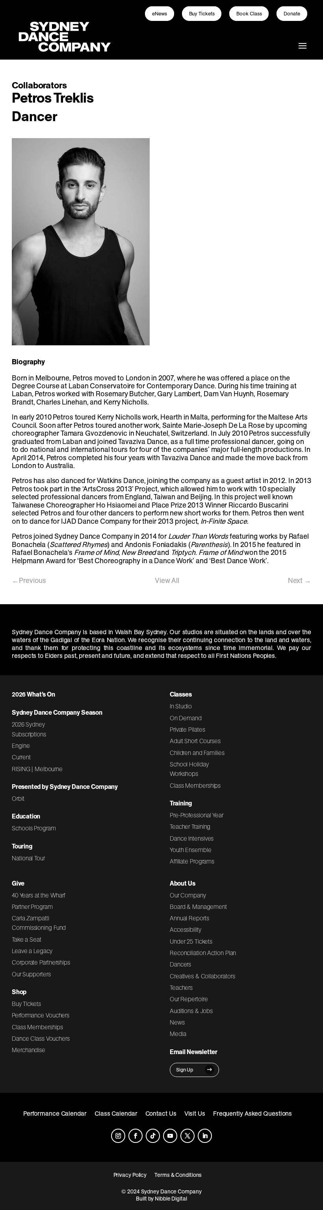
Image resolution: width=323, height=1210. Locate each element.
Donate (292, 13)
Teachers (181, 987)
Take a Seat (26, 939)
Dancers (180, 964)
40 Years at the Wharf (38, 895)
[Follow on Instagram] (118, 1136)
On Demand (186, 718)
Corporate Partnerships (41, 962)
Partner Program (32, 906)
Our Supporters (31, 974)
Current (21, 757)
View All (167, 580)
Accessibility (185, 929)
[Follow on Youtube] (170, 1136)
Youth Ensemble (191, 850)
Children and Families (197, 753)
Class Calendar (116, 1113)
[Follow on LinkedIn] (205, 1136)
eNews (159, 13)
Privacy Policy (130, 1174)
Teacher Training (190, 826)
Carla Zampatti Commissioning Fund (39, 922)
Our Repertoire (189, 999)
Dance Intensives (192, 838)
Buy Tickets (202, 13)
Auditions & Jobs (191, 1011)
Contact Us (160, 1113)
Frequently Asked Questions (252, 1113)
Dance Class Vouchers (41, 1038)
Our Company (188, 895)
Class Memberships (195, 785)
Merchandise (28, 1050)
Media (178, 1034)
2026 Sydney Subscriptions (29, 729)
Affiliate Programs (192, 861)
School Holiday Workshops (189, 768)
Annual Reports (189, 918)
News (177, 1022)
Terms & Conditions (178, 1174)
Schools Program (34, 828)
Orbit (18, 798)
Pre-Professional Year (196, 815)
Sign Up (184, 1069)
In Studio (181, 706)
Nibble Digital (171, 1198)
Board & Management (198, 906)
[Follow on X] (187, 1136)
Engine (21, 745)
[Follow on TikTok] (153, 1136)
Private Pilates (187, 729)
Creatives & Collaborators (202, 976)
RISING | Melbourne (37, 769)
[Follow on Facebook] (135, 1136)
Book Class (249, 13)
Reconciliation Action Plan (203, 953)
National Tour (28, 858)
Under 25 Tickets (191, 941)
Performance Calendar (55, 1113)
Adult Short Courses (195, 741)
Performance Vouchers (40, 1015)
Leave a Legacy (32, 951)
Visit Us (194, 1113)
